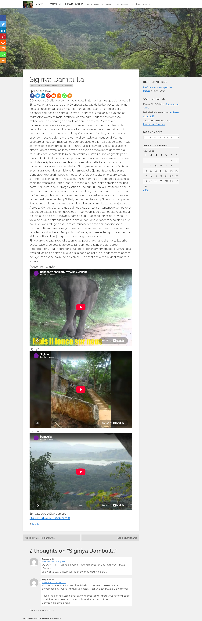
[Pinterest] (48, 95)
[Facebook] (32, 95)
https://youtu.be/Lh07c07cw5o (50, 517)
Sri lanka (35, 524)
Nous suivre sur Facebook (117, 4)
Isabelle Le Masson (52, 86)
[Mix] (59, 95)
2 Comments (67, 86)
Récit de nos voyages (139, 4)
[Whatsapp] (64, 95)
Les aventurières (94, 4)
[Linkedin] (43, 95)
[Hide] (1, 66)
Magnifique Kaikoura (154, 124)
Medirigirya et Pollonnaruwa (40, 537)
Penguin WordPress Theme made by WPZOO (42, 618)
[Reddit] (53, 95)
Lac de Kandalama (127, 537)
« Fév (146, 190)
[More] (69, 95)
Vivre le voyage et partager (59, 4)
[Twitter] (37, 95)
